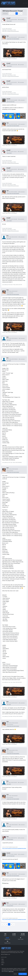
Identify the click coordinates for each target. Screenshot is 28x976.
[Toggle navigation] (26, 3)
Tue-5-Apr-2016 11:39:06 (11, 854)
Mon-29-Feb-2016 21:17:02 (12, 750)
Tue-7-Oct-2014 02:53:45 (11, 124)
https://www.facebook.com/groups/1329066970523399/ (14, 848)
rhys (7, 36)
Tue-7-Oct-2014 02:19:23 (11, 19)
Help (2, 964)
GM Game (5, 13)
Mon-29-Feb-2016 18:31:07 (12, 702)
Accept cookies (22, 973)
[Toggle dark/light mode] (23, 3)
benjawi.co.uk (7, 954)
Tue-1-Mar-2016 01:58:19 (11, 782)
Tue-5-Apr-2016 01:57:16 (11, 837)
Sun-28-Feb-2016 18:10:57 (11, 291)
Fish (7, 235)
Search (2, 962)
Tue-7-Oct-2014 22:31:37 (11, 169)
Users (2, 960)
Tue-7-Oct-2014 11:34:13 (11, 151)
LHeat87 (8, 18)
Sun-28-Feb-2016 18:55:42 (12, 359)
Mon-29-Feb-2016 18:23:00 (12, 469)
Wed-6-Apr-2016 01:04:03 (11, 904)
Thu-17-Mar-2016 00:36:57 (12, 795)
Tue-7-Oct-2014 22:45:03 (11, 191)
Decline (15, 973)
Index (2, 959)
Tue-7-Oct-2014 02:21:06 (11, 64)
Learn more (10, 971)
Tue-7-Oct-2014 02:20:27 (11, 37)
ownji (7, 937)
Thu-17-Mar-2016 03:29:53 (12, 824)
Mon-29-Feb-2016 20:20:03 (12, 722)
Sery (7, 836)
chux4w (8, 98)
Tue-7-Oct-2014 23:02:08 (11, 219)
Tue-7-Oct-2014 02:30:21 (11, 82)
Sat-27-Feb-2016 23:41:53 (11, 236)
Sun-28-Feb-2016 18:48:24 (12, 338)
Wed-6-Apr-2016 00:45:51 (11, 874)
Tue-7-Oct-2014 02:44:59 (11, 100)
